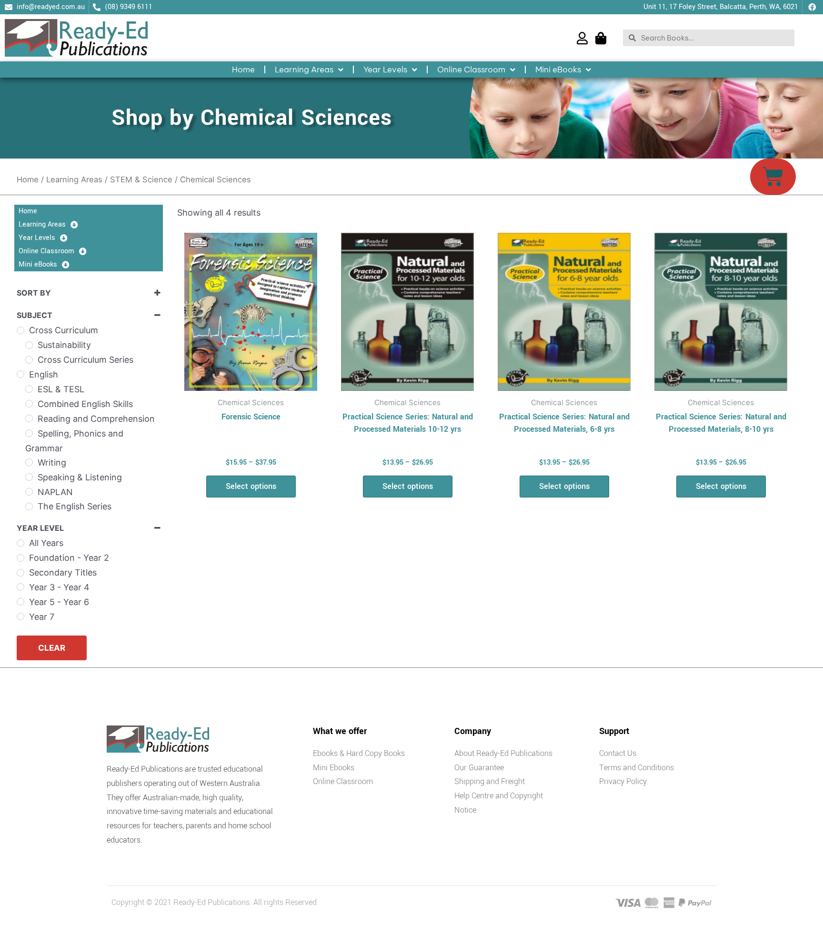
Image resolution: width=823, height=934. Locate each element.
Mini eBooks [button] (558, 69)
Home (243, 69)
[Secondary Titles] (20, 572)
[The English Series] (29, 506)
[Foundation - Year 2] (20, 558)
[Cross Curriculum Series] (29, 360)
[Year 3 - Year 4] (20, 587)
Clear (51, 648)
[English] (20, 374)
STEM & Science (141, 179)
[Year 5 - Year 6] (20, 602)
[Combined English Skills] (29, 403)
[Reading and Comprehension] (29, 418)
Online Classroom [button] (471, 69)
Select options (251, 486)
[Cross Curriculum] (20, 330)
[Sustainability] (29, 345)
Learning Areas (74, 179)
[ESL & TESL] (29, 389)
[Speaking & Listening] (29, 477)
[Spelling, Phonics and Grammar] (29, 433)
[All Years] (20, 543)
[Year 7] (20, 616)
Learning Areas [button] (304, 69)
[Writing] (29, 462)
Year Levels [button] (385, 69)
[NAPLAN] (29, 492)
